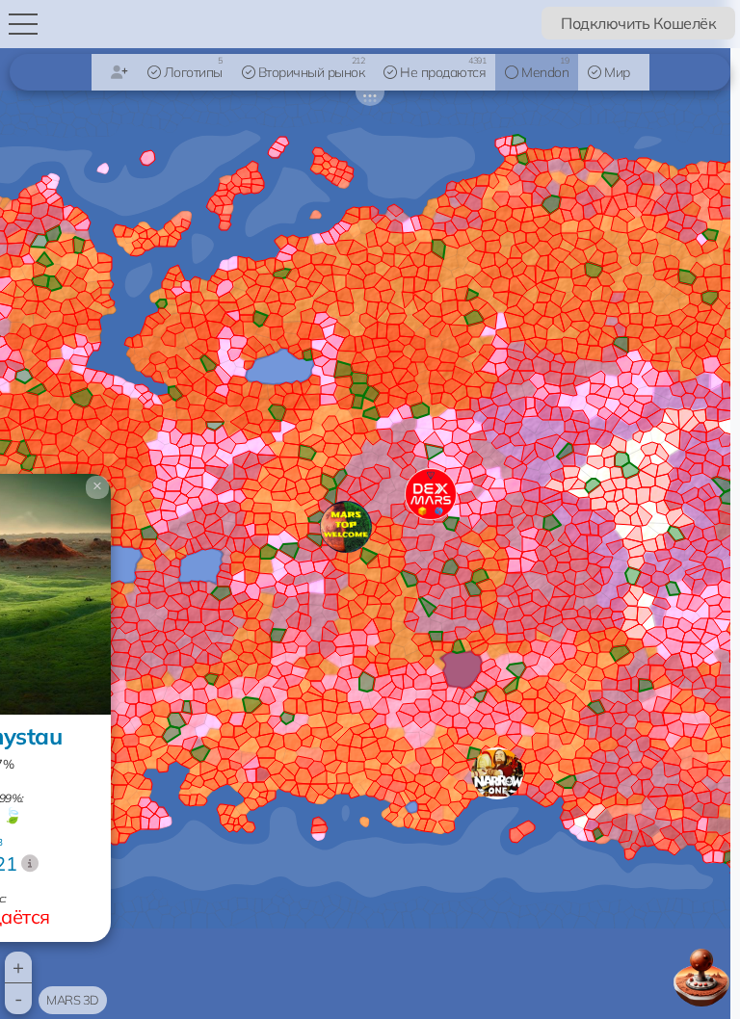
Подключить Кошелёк (638, 23)
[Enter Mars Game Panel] (701, 977)
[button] (497, 773)
